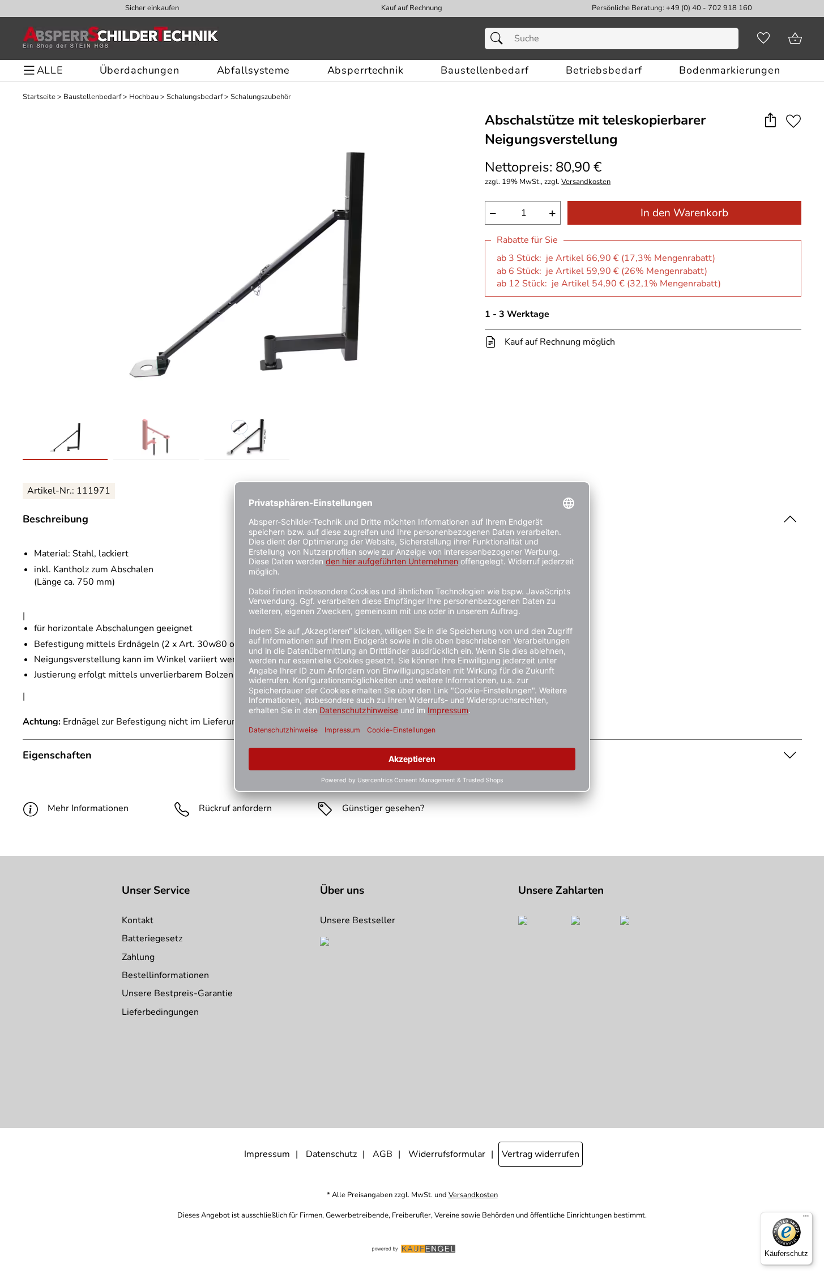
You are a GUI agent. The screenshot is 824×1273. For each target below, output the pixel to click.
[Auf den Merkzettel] (793, 121)
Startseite (39, 97)
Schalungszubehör (260, 97)
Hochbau (144, 97)
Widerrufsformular (446, 1154)
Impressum (267, 1154)
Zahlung (138, 957)
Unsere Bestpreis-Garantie (177, 993)
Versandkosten (585, 182)
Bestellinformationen (165, 975)
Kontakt (137, 920)
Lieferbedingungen (160, 1012)
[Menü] (806, 1218)
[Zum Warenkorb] (795, 38)
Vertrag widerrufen (540, 1154)
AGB (382, 1154)
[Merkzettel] (763, 38)
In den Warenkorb (684, 212)
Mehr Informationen (88, 808)
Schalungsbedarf (194, 97)
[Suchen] (499, 38)
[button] (770, 121)
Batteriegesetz (152, 938)
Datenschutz (331, 1154)
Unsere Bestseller (357, 920)
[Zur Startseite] (121, 38)
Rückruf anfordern (235, 808)
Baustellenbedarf (92, 97)
